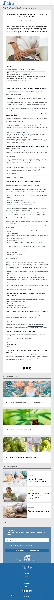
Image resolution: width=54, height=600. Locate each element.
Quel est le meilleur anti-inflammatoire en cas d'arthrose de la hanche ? (22, 78)
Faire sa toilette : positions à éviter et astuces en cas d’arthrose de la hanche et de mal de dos (27, 72)
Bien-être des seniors (17, 7)
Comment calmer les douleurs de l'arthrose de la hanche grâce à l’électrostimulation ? (26, 76)
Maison (27, 580)
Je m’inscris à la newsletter (27, 550)
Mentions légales (10, 595)
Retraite (27, 586)
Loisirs (27, 576)
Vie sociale (27, 583)
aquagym (10, 346)
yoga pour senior (12, 344)
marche (10, 342)
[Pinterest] (27, 591)
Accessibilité (42, 595)
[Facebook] (23, 591)
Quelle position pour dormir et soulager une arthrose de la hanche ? (22, 69)
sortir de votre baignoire (14, 170)
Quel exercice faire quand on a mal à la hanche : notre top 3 (20, 74)
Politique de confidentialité (22, 595)
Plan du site (34, 595)
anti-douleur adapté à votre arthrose (35, 326)
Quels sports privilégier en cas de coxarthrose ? (17, 80)
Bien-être (27, 573)
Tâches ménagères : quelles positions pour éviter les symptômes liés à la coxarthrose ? (26, 71)
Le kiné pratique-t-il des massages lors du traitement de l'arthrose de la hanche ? (25, 82)
